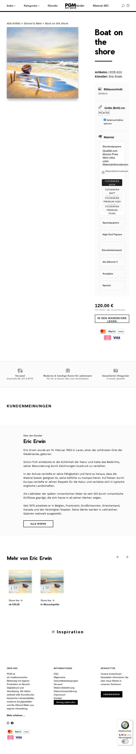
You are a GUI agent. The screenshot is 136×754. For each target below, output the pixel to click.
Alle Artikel (13, 23)
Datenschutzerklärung (65, 691)
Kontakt (58, 698)
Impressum (60, 694)
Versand (58, 684)
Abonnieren (111, 694)
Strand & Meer (33, 23)
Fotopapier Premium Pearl (112, 208)
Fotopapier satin (112, 183)
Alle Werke (38, 523)
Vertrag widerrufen (65, 702)
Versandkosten (118, 310)
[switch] (125, 741)
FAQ (56, 673)
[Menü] (131, 721)
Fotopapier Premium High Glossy (112, 200)
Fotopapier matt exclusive (112, 191)
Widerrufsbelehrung (64, 687)
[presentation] (115, 556)
